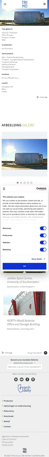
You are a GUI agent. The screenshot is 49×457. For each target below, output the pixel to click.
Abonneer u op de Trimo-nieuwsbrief (24, 366)
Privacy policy (7, 442)
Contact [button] (7, 426)
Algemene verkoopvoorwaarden (15, 436)
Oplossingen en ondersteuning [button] (17, 406)
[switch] (43, 235)
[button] (20, 105)
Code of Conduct (9, 439)
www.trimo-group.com (23, 362)
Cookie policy (7, 445)
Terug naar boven (35, 352)
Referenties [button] (8, 411)
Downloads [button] (8, 416)
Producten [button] (8, 401)
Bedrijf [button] (6, 421)
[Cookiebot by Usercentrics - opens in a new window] (36, 188)
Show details (37, 259)
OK (24, 266)
